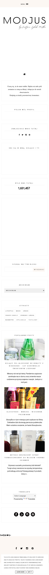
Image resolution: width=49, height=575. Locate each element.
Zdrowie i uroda (27, 315)
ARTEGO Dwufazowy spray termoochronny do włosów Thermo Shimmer (24, 457)
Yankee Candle (11, 315)
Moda (18, 311)
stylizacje (21, 320)
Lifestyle (9, 311)
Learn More (20, 572)
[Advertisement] (24, 50)
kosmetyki (9, 320)
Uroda (25, 311)
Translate (31, 499)
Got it (30, 572)
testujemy (33, 320)
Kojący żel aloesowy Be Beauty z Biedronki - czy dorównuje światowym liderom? (24, 366)
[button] (24, 3)
